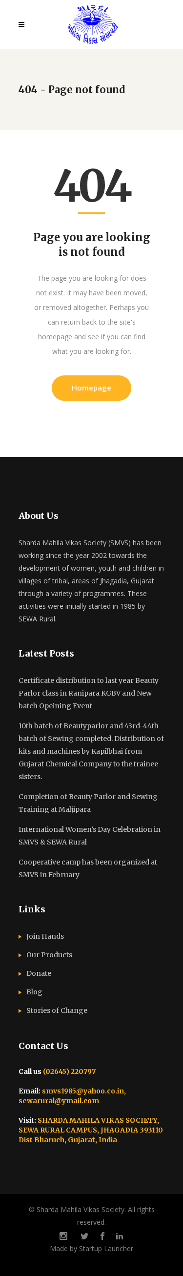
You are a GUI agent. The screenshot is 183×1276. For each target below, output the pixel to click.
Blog (34, 992)
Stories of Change (56, 1010)
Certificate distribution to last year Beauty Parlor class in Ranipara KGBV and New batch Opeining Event (89, 693)
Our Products (49, 954)
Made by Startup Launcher (91, 1248)
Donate (38, 973)
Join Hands (45, 936)
